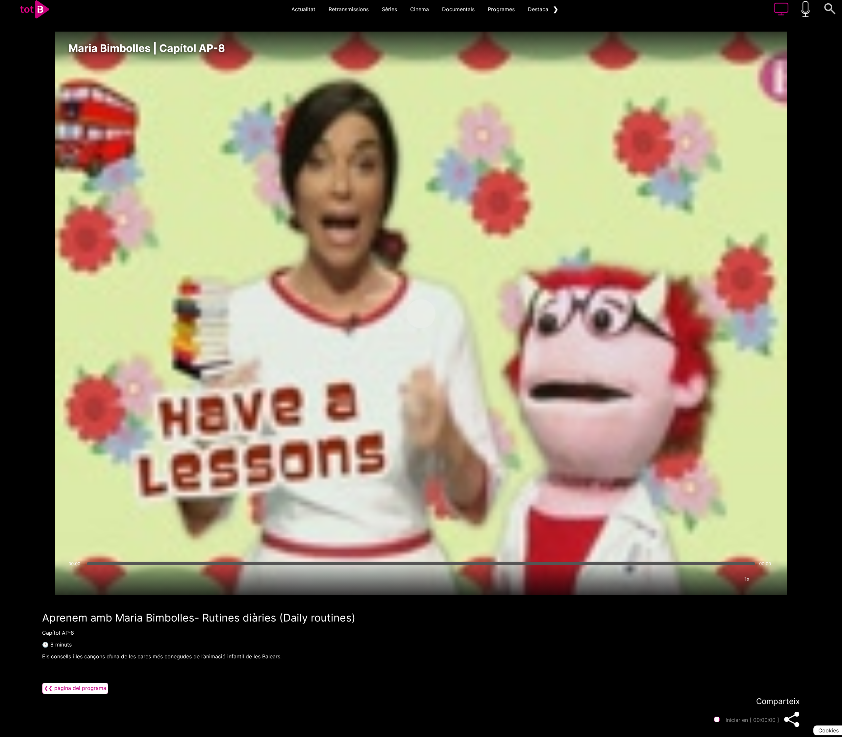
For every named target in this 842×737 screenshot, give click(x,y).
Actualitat (303, 9)
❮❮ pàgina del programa (75, 688)
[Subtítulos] (707, 579)
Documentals (458, 9)
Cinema (419, 9)
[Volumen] (75, 579)
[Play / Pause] (421, 313)
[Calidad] (727, 579)
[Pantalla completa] (767, 579)
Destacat (539, 9)
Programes (501, 9)
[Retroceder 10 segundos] (386, 314)
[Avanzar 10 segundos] (455, 314)
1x (747, 578)
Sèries (389, 9)
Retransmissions (349, 9)
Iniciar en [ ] (752, 720)
